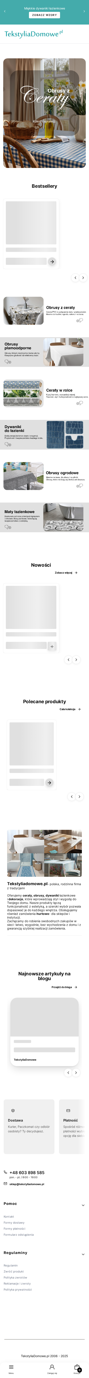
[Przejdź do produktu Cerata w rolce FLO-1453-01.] (31, 611)
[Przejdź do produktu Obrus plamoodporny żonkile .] (32, 744)
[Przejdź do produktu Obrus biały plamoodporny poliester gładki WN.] (31, 226)
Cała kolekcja (67, 709)
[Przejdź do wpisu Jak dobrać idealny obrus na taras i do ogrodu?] (44, 1017)
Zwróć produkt (14, 1271)
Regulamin (11, 1265)
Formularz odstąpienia (19, 1234)
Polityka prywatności (18, 1289)
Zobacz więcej (63, 572)
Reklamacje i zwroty (17, 1283)
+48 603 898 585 (27, 1172)
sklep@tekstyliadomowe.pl (27, 1184)
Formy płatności (14, 1228)
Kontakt (9, 1216)
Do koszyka (52, 646)
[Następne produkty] (83, 277)
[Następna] (84, 12)
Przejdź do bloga (62, 987)
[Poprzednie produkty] (75, 277)
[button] (44, 1205)
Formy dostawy (14, 1222)
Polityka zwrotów (15, 1277)
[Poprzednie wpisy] (68, 1072)
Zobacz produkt (52, 261)
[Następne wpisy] (76, 1072)
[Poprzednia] (5, 12)
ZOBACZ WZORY (44, 15)
